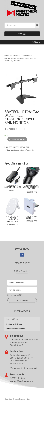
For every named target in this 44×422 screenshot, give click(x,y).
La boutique (16, 335)
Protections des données (15, 329)
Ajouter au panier (17, 139)
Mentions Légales (12, 319)
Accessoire (16, 55)
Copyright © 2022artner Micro (17, 399)
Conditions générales (14, 324)
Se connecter (22, 300)
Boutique (7, 55)
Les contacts (17, 374)
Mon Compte (22, 271)
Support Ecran (27, 55)
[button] (20, 33)
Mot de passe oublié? (14, 295)
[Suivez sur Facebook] (22, 255)
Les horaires (16, 351)
